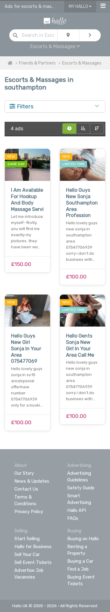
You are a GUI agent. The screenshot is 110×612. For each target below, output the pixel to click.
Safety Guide (80, 488)
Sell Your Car (27, 554)
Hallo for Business (33, 546)
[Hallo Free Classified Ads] (55, 20)
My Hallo (79, 6)
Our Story (24, 473)
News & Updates (31, 481)
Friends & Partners (37, 63)
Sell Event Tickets (33, 562)
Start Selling (27, 538)
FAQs (72, 518)
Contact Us (26, 489)
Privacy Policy (28, 511)
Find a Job (78, 569)
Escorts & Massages (81, 63)
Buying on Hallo (83, 538)
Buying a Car (80, 561)
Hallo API (76, 510)
